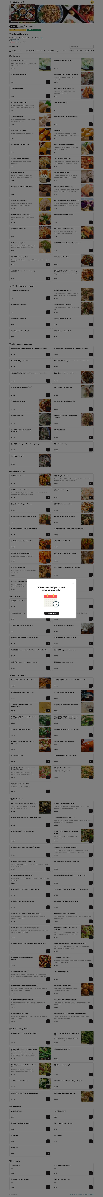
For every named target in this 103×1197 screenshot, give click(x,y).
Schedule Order (51, 613)
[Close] (72, 583)
